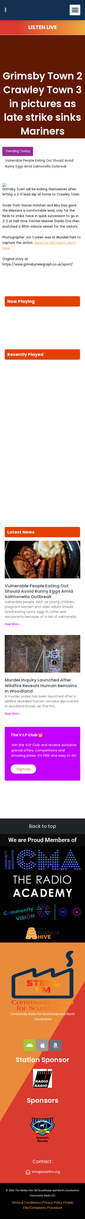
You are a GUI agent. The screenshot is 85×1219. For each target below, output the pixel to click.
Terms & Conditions (26, 1202)
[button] (75, 10)
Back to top (42, 826)
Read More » (13, 624)
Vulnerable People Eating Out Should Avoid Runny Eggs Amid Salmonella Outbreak (39, 591)
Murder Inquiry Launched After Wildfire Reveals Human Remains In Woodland (41, 685)
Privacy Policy (52, 1202)
